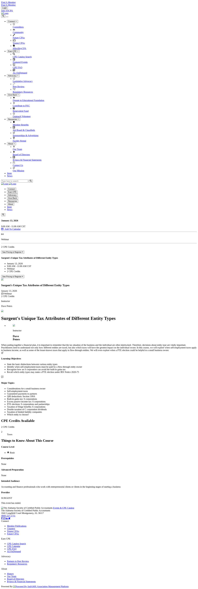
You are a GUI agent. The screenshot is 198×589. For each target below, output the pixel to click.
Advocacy (12, 76)
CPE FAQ (17, 67)
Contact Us (18, 165)
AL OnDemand (20, 73)
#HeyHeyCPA (19, 48)
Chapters (11, 528)
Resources (13, 119)
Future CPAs (19, 37)
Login (4, 8)
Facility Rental (19, 141)
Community (18, 32)
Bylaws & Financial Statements (27, 160)
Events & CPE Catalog (63, 508)
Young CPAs (19, 43)
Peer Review (18, 86)
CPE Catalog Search (22, 57)
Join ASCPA (7, 10)
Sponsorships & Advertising (25, 135)
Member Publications (16, 526)
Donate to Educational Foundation (28, 100)
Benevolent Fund (21, 111)
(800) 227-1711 (8, 515)
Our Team (17, 149)
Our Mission (18, 170)
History (10, 574)
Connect (12, 21)
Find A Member (8, 2)
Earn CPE (12, 51)
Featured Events (20, 62)
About (11, 144)
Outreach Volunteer (22, 116)
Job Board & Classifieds (24, 130)
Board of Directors (21, 154)
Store (9, 173)
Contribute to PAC (21, 105)
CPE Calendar (13, 546)
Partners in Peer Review (18, 561)
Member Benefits (21, 125)
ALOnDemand (14, 551)
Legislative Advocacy (23, 81)
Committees (18, 27)
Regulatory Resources (23, 92)
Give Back (13, 95)
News (9, 176)
